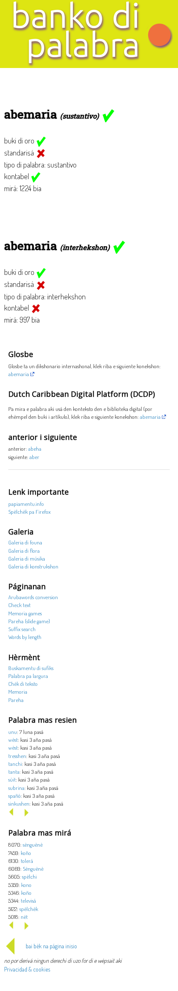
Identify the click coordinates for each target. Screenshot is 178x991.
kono (26, 884)
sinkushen (18, 803)
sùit (12, 779)
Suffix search (22, 628)
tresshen (17, 755)
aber (34, 456)
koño (26, 852)
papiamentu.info (26, 503)
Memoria (17, 691)
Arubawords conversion (33, 596)
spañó (14, 795)
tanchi (15, 763)
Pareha (16, 699)
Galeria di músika (26, 558)
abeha (34, 448)
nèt (24, 916)
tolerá (27, 860)
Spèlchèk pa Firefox (29, 511)
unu (12, 731)
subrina (16, 787)
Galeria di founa (25, 542)
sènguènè (33, 844)
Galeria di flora (24, 550)
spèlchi (29, 876)
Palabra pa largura (28, 675)
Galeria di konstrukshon (33, 566)
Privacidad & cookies (27, 969)
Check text (19, 604)
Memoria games (25, 613)
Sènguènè (33, 868)
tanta (13, 771)
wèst (13, 739)
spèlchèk (28, 908)
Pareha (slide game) (29, 620)
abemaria (18, 373)
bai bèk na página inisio (51, 946)
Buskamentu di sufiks (30, 667)
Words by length (24, 636)
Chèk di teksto (23, 683)
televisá (28, 900)
